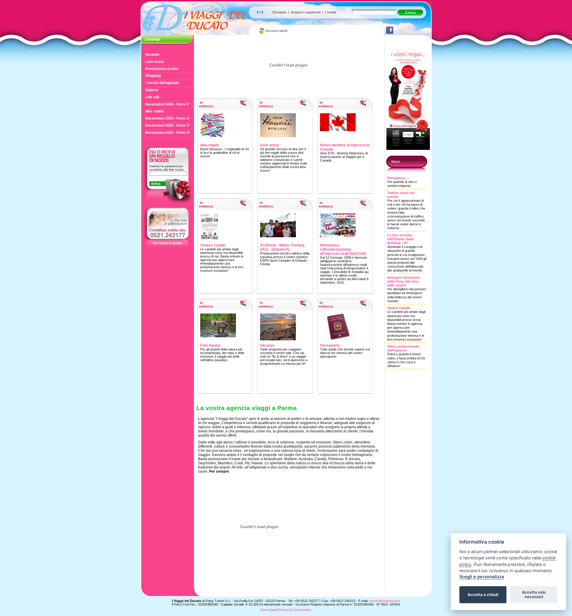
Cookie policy (301, 610)
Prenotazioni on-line (161, 69)
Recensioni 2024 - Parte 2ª (167, 118)
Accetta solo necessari (534, 594)
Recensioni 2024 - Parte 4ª (167, 133)
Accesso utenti (276, 30)
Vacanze (152, 54)
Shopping (153, 76)
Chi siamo (279, 12)
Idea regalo (154, 111)
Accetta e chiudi (482, 594)
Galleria (151, 90)
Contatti (330, 12)
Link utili (152, 97)
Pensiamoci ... (398, 178)
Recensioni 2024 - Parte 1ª (167, 104)
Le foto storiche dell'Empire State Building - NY (400, 239)
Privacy (283, 610)
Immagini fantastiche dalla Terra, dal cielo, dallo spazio (403, 281)
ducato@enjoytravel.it (384, 601)
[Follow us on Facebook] (389, 32)
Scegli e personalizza (481, 576)
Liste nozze (154, 62)
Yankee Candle (398, 308)
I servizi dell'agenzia (162, 83)
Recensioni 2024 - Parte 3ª (167, 125)
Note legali (268, 610)
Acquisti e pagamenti (306, 12)
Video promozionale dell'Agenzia (403, 348)
